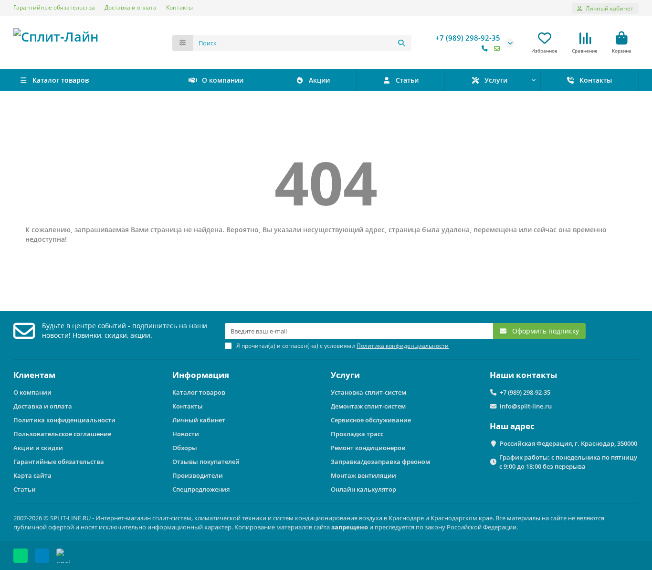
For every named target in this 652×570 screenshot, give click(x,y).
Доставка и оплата (131, 7)
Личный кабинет (198, 420)
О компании (222, 80)
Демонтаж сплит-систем (368, 406)
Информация (200, 374)
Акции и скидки (38, 447)
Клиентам (34, 374)
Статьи (407, 80)
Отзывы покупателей (206, 461)
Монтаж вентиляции (363, 475)
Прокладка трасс (357, 434)
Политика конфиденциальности (64, 420)
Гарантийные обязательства (54, 7)
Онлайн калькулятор (363, 489)
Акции (319, 80)
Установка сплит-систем (368, 392)
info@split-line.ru (526, 406)
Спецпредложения (201, 489)
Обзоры (184, 447)
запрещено (349, 527)
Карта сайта (32, 475)
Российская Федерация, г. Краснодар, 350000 (568, 443)
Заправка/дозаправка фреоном (380, 461)
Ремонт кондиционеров (368, 447)
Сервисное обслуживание (371, 420)
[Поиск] (401, 43)
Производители (197, 475)
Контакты (179, 7)
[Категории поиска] (182, 43)
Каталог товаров (198, 392)
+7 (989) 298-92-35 (467, 38)
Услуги (495, 80)
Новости (185, 434)
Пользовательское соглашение (62, 434)
